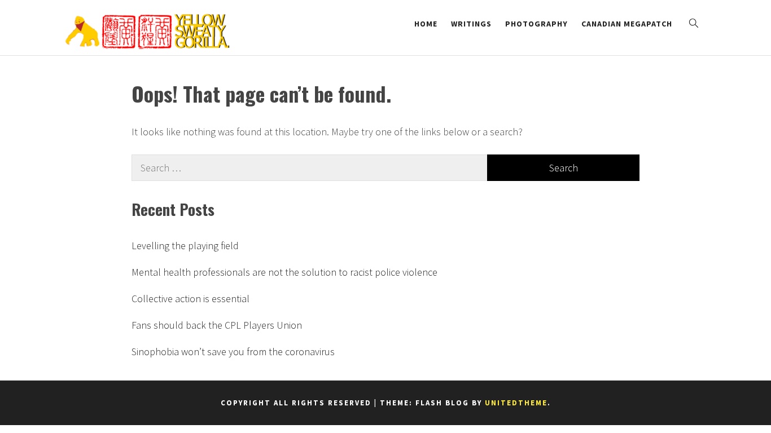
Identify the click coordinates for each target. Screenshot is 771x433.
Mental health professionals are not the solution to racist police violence (284, 272)
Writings (471, 24)
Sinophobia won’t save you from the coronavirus (233, 351)
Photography (536, 24)
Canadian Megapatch (626, 24)
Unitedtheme (516, 403)
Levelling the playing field (185, 245)
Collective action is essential (190, 298)
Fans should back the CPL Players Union (217, 325)
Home (425, 24)
